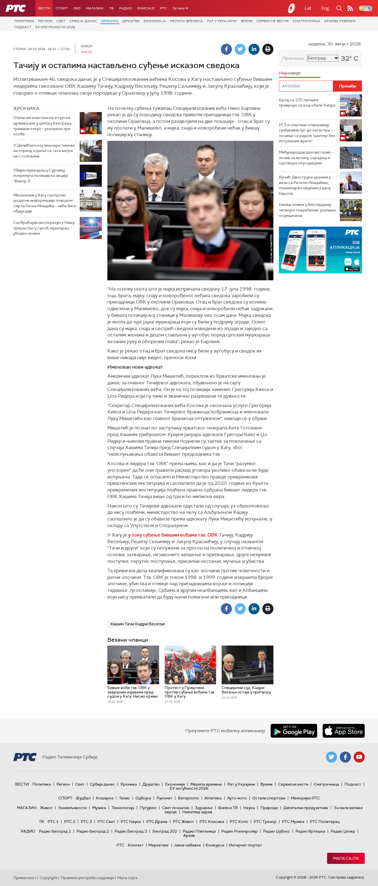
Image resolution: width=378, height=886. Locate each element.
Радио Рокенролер (239, 831)
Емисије (146, 8)
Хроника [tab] (26, 108)
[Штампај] (267, 49)
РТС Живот (183, 821)
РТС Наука (131, 821)
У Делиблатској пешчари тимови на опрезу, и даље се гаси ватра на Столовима (44, 151)
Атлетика (213, 798)
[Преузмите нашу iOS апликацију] (344, 731)
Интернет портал (245, 845)
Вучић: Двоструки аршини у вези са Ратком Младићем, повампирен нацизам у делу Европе (305, 185)
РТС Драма (156, 821)
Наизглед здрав (197, 811)
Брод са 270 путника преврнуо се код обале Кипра (307, 102)
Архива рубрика (340, 21)
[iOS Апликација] (283, 250)
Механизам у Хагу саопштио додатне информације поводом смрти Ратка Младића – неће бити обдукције (44, 203)
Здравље (204, 807)
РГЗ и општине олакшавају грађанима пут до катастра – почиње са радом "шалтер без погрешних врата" (307, 133)
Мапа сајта (346, 858)
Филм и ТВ (228, 807)
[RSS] (350, 8)
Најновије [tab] (290, 73)
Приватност (24, 877)
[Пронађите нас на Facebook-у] (345, 757)
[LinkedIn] (254, 49)
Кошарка (104, 798)
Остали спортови (268, 798)
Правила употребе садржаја (87, 877)
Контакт (136, 845)
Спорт (62, 8)
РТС (163, 8)
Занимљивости (72, 807)
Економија (155, 21)
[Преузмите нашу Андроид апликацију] (294, 731)
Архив (189, 835)
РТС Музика (293, 821)
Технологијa (123, 807)
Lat (308, 8)
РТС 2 (69, 821)
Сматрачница (306, 21)
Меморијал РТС (305, 798)
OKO (77, 8)
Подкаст (23, 27)
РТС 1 (53, 821)
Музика (99, 807)
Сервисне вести (273, 21)
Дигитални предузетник (305, 807)
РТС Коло (239, 821)
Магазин (94, 8)
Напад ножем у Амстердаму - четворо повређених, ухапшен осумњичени (307, 210)
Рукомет (164, 798)
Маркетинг (158, 845)
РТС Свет (106, 821)
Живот (46, 807)
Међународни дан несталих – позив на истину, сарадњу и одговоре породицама (306, 157)
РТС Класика (212, 821)
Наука (249, 807)
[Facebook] (226, 49)
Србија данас (83, 21)
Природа (269, 807)
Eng (325, 8)
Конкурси (215, 845)
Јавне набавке (187, 845)
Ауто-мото (237, 798)
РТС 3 (86, 821)
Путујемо (148, 807)
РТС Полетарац (325, 821)
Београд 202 (164, 831)
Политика (24, 21)
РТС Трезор (265, 821)
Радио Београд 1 (55, 831)
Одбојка (143, 798)
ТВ (111, 8)
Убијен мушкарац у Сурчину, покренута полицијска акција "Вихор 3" (40, 175)
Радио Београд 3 (131, 831)
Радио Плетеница (199, 831)
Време (247, 21)
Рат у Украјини (222, 21)
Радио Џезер (343, 831)
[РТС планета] (291, 8)
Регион (45, 21)
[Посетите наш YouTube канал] (359, 757)
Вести (44, 8)
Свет (61, 21)
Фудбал (83, 798)
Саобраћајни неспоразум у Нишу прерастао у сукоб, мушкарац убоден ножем (43, 228)
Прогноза (293, 58)
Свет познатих (175, 807)
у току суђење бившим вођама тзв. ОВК (173, 535)
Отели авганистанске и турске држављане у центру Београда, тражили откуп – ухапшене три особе (42, 125)
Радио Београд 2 (93, 831)
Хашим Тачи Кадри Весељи (137, 624)
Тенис (124, 798)
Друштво (131, 21)
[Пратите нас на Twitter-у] (331, 757)
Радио (125, 8)
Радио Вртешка (310, 831)
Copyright (48, 877)
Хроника (109, 21)
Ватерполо (188, 798)
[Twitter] (240, 49)
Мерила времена (186, 21)
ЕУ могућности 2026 (55, 27)
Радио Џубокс (276, 831)
